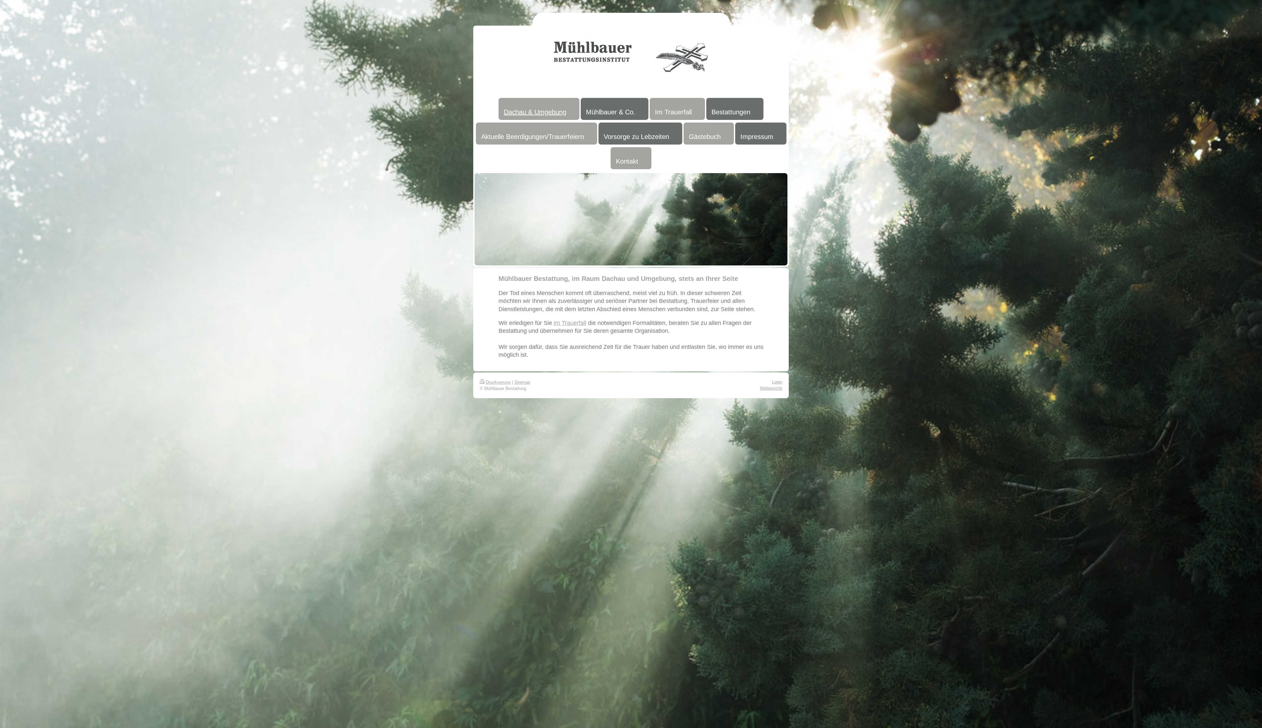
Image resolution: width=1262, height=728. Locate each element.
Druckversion (498, 382)
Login (777, 381)
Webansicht (771, 388)
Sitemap (522, 382)
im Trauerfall (570, 323)
